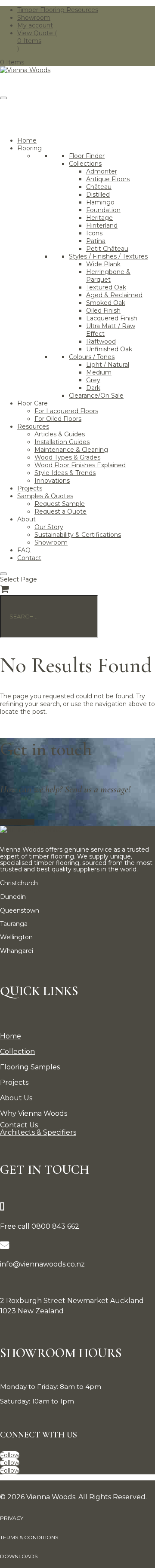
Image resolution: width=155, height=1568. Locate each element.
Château (99, 187)
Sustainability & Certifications (77, 535)
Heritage (99, 218)
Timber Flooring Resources (57, 10)
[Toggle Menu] (3, 98)
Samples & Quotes (45, 496)
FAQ (24, 550)
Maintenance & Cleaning (71, 450)
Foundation (103, 210)
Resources (33, 426)
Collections (85, 163)
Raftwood (101, 341)
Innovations (52, 480)
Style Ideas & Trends (65, 473)
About (26, 519)
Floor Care (32, 403)
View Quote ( (37, 33)
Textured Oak (106, 287)
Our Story (48, 527)
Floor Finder (87, 156)
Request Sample (59, 504)
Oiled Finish (103, 310)
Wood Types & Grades (67, 457)
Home (27, 140)
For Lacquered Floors (66, 411)
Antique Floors (108, 179)
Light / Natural (107, 364)
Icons (94, 233)
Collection (17, 1051)
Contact (29, 558)
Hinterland (102, 225)
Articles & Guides (59, 434)
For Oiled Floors (57, 419)
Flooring (29, 148)
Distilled (98, 194)
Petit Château (107, 249)
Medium (99, 372)
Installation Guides (62, 442)
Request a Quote (60, 511)
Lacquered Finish (111, 318)
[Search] (141, 121)
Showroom (33, 17)
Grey (93, 380)
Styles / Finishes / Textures (108, 256)
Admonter (101, 171)
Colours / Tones (92, 357)
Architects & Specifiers (38, 1132)
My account (35, 25)
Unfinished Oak (109, 349)
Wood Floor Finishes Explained (80, 465)
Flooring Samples (30, 1067)
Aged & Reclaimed (114, 295)
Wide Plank (103, 264)
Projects (29, 488)
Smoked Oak (105, 303)
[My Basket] (4, 589)
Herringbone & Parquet (108, 275)
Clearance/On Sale (96, 395)
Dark (93, 388)
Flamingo (100, 202)
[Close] (3, 573)
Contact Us (17, 822)
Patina (95, 241)
